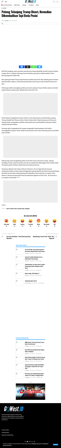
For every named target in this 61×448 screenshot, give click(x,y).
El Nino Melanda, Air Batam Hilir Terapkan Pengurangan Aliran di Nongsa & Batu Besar (35, 266)
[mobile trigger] (3, 2)
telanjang (27, 208)
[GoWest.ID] (30, 1)
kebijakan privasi (36, 443)
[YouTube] (27, 442)
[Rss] (34, 442)
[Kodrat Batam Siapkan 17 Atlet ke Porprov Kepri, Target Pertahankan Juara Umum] (20, 359)
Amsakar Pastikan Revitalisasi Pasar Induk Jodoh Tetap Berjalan (33, 258)
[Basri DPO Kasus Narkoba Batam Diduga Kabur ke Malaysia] (20, 352)
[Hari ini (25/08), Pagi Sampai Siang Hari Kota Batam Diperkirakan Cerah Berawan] (20, 252)
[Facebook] (21, 66)
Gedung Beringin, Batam (31, 281)
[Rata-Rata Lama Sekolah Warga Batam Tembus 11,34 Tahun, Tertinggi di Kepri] (20, 376)
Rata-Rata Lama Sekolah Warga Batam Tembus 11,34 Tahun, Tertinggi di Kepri (34, 374)
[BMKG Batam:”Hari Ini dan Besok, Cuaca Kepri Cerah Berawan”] (20, 344)
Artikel (4, 8)
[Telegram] (39, 66)
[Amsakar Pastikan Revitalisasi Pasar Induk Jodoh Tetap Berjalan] (20, 259)
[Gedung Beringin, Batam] (20, 283)
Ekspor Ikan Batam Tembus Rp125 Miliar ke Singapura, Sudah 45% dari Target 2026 (34, 366)
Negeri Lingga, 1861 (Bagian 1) (32, 273)
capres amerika (10, 208)
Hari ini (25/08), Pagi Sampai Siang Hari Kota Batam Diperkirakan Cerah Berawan (35, 250)
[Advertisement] (30, 104)
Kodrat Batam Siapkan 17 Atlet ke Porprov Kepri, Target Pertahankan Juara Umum (35, 358)
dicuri (15, 208)
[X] (27, 66)
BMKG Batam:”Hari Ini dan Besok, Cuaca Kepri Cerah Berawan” (34, 343)
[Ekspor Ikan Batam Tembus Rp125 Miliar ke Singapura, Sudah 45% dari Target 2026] (20, 367)
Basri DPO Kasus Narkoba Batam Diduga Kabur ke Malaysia (34, 350)
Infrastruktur (28, 283)
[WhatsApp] (32, 442)
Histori (27, 275)
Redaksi (7, 20)
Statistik (27, 377)
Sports (27, 361)
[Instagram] (30, 442)
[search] (54, 1)
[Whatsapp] (33, 66)
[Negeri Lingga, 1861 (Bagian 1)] (20, 275)
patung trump (21, 208)
